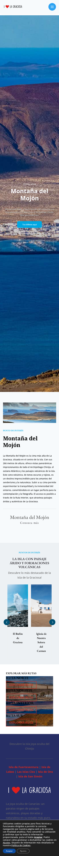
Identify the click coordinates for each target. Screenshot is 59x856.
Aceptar (9, 851)
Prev (7, 622)
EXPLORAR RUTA (21, 685)
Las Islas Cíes (26, 772)
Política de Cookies (20, 845)
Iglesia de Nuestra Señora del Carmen (18, 642)
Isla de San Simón (30, 776)
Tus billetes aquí (29, 224)
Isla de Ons (45, 772)
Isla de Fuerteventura (23, 767)
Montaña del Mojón (41, 638)
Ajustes (6, 842)
